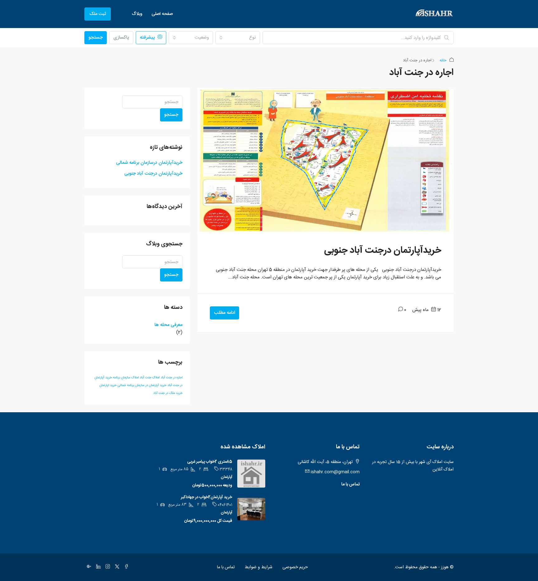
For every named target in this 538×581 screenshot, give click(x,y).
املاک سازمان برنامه (126, 377)
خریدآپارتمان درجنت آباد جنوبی (382, 250)
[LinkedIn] (97, 567)
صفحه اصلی (162, 14)
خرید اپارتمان (107, 385)
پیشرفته (148, 37)
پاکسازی (121, 37)
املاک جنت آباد (149, 377)
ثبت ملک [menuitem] (97, 14)
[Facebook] (125, 567)
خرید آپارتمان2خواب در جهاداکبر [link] (206, 497)
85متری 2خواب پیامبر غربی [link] (209, 461)
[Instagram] (106, 567)
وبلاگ (137, 14)
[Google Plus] (87, 567)
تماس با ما (350, 484)
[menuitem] (120, 14)
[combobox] (237, 37)
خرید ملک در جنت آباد (167, 393)
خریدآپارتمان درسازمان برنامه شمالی (149, 163)
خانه (443, 60)
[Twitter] (115, 567)
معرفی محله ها (168, 325)
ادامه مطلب (224, 313)
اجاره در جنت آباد (171, 377)
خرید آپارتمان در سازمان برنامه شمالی (142, 385)
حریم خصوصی (295, 567)
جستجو (95, 37)
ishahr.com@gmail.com (335, 472)
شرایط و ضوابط (258, 567)
